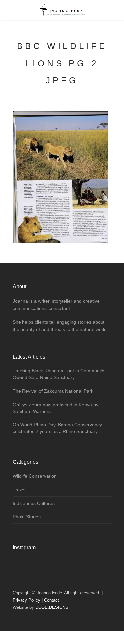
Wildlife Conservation (35, 476)
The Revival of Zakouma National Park (53, 391)
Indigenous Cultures (34, 503)
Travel (19, 489)
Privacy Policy (26, 600)
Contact (51, 600)
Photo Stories (27, 516)
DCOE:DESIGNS (51, 607)
